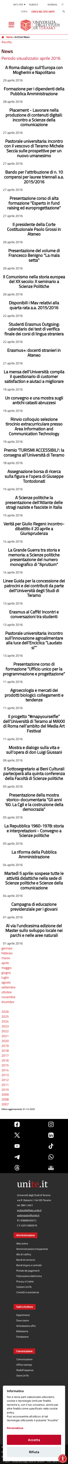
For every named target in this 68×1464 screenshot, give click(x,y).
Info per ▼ (19, 4)
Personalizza (15, 1428)
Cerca (24, 11)
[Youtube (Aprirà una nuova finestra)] (17, 1146)
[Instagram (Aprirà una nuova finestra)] (51, 1124)
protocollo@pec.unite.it (29, 1210)
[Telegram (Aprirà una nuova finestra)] (17, 1157)
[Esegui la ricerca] (63, 11)
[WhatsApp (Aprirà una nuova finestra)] (51, 1157)
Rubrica (33, 4)
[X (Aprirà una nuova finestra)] (17, 1135)
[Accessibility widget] (62, 1458)
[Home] (3, 37)
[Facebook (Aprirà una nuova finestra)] (17, 1124)
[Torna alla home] (40, 25)
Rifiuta (34, 1452)
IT (62, 4)
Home (9, 37)
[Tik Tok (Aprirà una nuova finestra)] (51, 1146)
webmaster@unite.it (28, 1215)
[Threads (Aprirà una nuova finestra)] (17, 1167)
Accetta (34, 1440)
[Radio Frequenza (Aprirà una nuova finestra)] (51, 1167)
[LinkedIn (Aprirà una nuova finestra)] (51, 1135)
